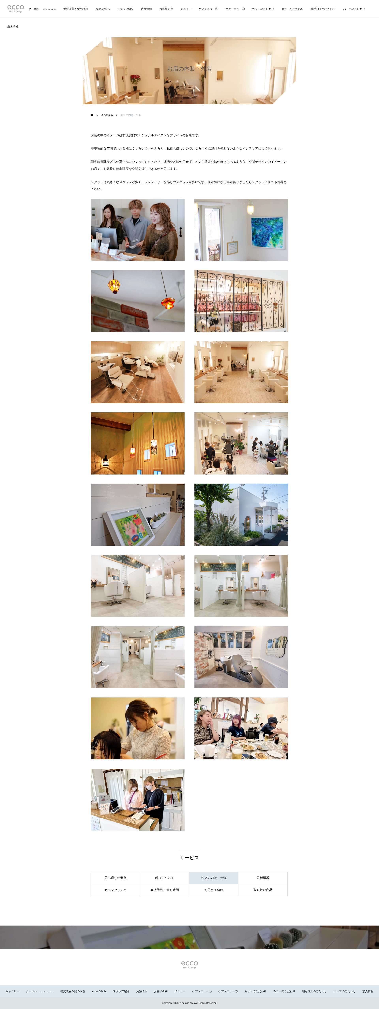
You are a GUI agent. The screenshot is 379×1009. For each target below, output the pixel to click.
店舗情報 (146, 8)
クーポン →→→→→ (42, 8)
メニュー (185, 8)
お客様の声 (166, 8)
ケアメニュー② (235, 8)
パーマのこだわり (354, 8)
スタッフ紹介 (125, 8)
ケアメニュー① (208, 8)
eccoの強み (103, 8)
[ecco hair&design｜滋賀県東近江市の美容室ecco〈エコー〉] (189, 965)
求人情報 (12, 26)
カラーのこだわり (292, 8)
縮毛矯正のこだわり (323, 8)
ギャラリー (14, 8)
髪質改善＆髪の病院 (75, 8)
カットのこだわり (263, 8)
